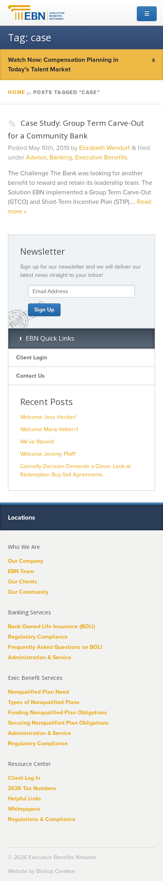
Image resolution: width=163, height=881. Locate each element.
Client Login (31, 357)
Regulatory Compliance (38, 636)
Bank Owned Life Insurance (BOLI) (51, 626)
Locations (22, 518)
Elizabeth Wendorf (104, 148)
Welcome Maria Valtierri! (49, 429)
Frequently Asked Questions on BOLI (55, 647)
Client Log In (24, 778)
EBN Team (21, 571)
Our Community (28, 592)
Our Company (25, 561)
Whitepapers (24, 809)
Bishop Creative (55, 871)
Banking (60, 157)
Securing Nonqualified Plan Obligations (58, 723)
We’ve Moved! (37, 441)
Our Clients (22, 581)
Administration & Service (39, 657)
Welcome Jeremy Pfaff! (48, 454)
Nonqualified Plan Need (38, 692)
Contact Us (30, 375)
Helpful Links (24, 798)
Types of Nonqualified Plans (44, 702)
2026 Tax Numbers (32, 788)
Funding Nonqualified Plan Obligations (57, 712)
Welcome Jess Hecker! (48, 417)
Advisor (36, 157)
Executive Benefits (101, 157)
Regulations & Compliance (42, 819)
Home (16, 92)
